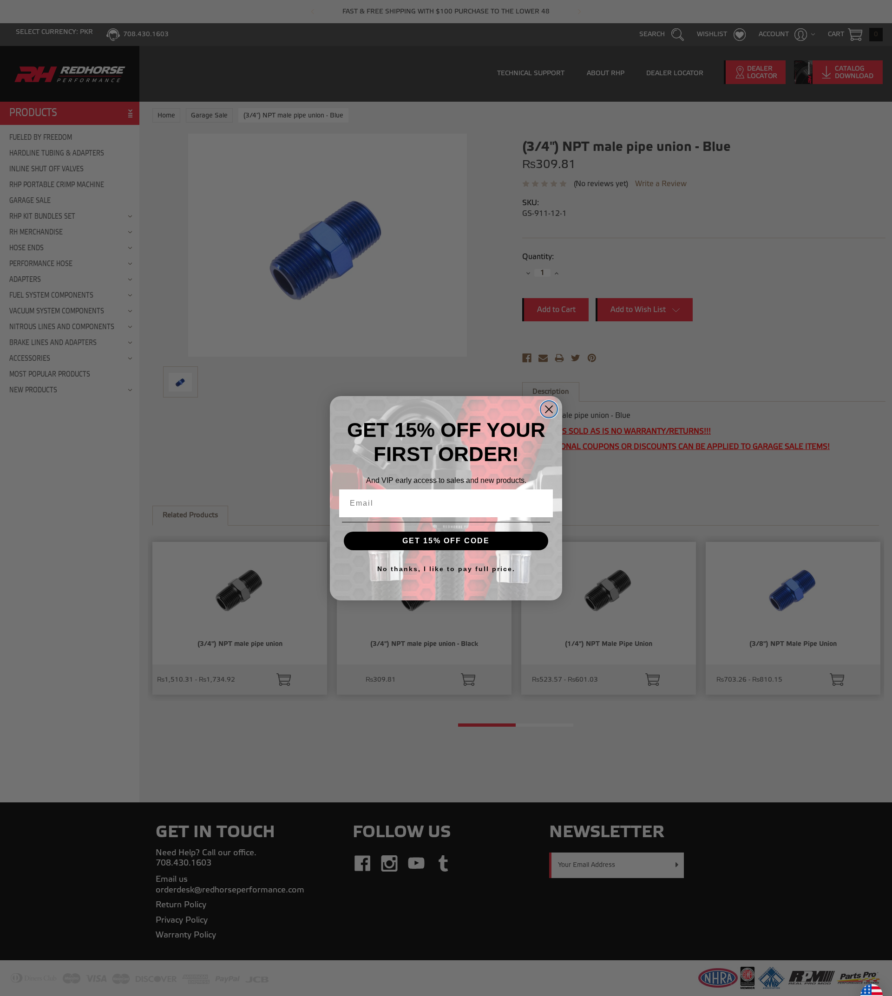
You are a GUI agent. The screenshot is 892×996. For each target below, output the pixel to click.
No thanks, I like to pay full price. (446, 569)
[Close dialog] (549, 409)
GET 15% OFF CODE (446, 541)
